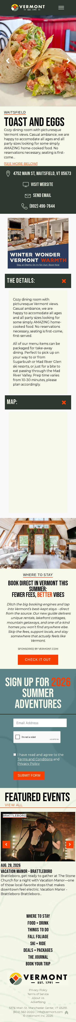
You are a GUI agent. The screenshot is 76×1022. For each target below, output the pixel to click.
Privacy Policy (28, 764)
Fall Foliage (38, 937)
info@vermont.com (50, 1012)
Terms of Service (38, 994)
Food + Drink (38, 923)
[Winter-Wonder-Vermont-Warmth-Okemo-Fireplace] (38, 244)
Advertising (38, 1002)
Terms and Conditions (34, 759)
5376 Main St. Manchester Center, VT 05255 (38, 1008)
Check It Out (38, 659)
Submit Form (29, 775)
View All (14, 805)
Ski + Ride (38, 944)
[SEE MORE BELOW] (21, 164)
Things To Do (38, 930)
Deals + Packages (38, 950)
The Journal (38, 957)
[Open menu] (61, 7)
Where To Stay (38, 916)
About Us (38, 998)
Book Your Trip (38, 964)
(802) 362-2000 (24, 1012)
